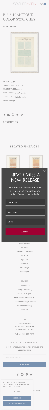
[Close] (44, 171)
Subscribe (25, 231)
